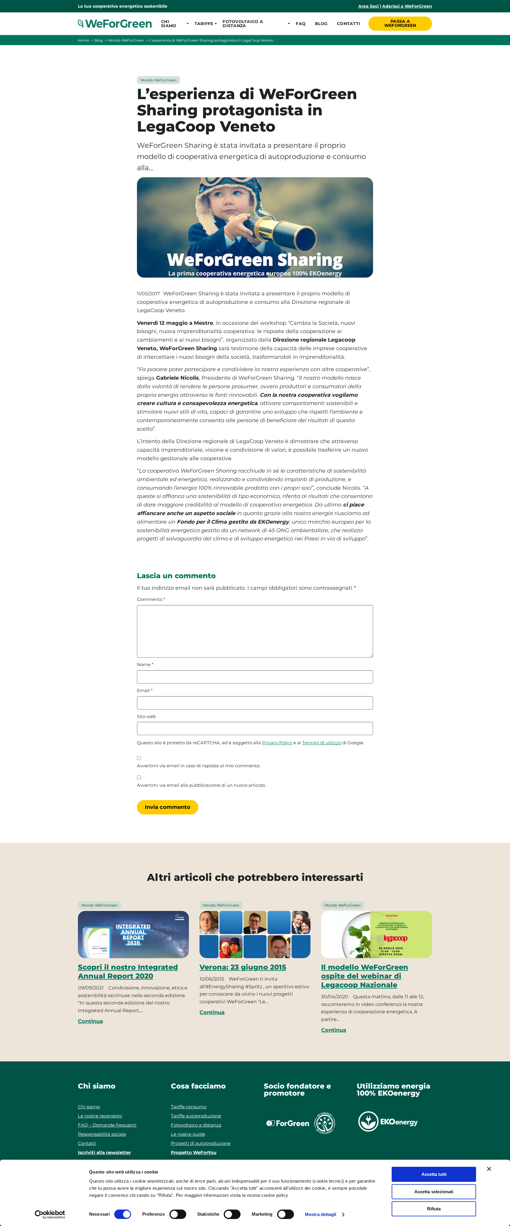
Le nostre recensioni (100, 1116)
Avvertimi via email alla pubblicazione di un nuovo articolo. (201, 785)
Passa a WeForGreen (400, 23)
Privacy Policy (277, 742)
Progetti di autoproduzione (201, 1143)
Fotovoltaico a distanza (196, 1125)
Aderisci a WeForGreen (407, 6)
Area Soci (368, 6)
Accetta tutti (434, 1174)
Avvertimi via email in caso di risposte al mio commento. (198, 765)
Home (83, 40)
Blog (321, 23)
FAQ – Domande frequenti (107, 1125)
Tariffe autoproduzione (196, 1116)
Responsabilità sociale (102, 1134)
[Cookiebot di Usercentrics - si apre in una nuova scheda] (50, 1214)
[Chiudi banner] (489, 1169)
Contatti (348, 23)
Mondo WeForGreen (126, 40)
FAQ (300, 23)
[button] (173, 23)
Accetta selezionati (433, 1191)
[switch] (177, 1214)
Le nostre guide (188, 1134)
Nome (145, 664)
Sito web (146, 716)
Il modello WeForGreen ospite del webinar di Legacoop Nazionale (364, 976)
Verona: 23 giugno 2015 (243, 967)
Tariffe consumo (188, 1106)
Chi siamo (89, 1106)
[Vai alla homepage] (115, 23)
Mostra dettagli (320, 1214)
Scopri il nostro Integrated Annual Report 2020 (128, 971)
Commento (151, 599)
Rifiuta (434, 1208)
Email (145, 690)
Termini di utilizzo (321, 742)
